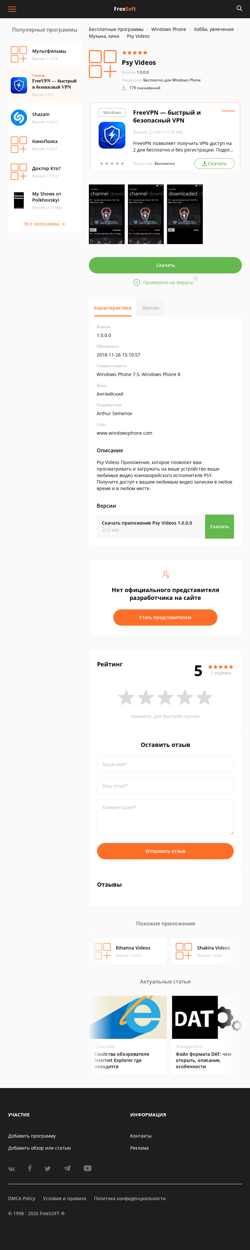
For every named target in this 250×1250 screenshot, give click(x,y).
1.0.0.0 (135, 72)
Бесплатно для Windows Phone (172, 80)
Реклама (139, 1148)
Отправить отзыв (165, 851)
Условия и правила (64, 1198)
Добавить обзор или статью (39, 1148)
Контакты (141, 1136)
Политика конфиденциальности (130, 1198)
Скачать (165, 265)
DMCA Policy (21, 1198)
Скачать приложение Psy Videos (147, 523)
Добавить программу (32, 1136)
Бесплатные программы (116, 29)
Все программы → (44, 224)
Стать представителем (165, 617)
